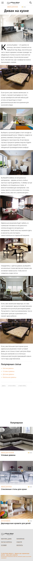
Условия (4, 545)
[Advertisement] (16, 404)
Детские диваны (8, 374)
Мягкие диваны (8, 368)
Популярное (20, 539)
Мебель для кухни (12, 7)
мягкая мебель (12, 385)
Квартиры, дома (6, 539)
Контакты (19, 545)
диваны (4, 385)
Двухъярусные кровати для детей (15, 523)
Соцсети (19, 542)
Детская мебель (5, 521)
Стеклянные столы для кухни (14, 489)
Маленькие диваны (9, 377)
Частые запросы (6, 542)
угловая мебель (22, 385)
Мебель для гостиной (7, 452)
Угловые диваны (8, 371)
